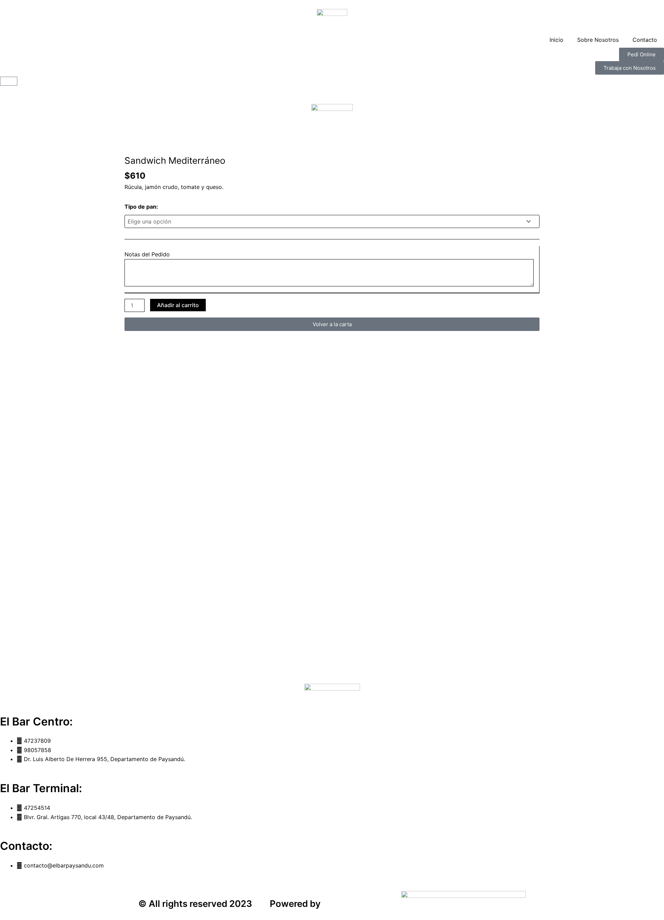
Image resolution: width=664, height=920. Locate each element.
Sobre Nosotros (598, 39)
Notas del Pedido (147, 254)
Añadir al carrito (178, 305)
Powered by (295, 903)
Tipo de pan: (141, 206)
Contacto (645, 39)
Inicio (556, 39)
